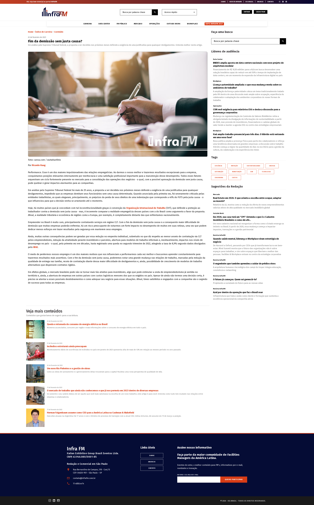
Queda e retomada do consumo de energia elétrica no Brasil (77, 324)
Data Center (104, 24)
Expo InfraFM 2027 (214, 24)
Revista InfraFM (219, 235)
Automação (219, 172)
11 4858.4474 (78, 483)
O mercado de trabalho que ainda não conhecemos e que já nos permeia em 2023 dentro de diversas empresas (102, 390)
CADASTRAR (260, 12)
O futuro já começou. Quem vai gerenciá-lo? (235, 279)
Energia (272, 166)
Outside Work (173, 24)
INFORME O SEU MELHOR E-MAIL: (188, 475)
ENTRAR (247, 12)
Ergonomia (219, 177)
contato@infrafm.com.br (84, 478)
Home (30, 32)
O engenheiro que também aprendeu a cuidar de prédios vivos (244, 263)
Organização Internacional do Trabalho (146, 208)
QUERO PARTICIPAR (234, 479)
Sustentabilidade (253, 166)
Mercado (138, 24)
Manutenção (237, 172)
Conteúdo (58, 32)
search (155, 12)
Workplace (192, 24)
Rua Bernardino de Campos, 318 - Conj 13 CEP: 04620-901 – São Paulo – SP (91, 471)
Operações (154, 24)
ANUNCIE (260, 2)
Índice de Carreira (43, 32)
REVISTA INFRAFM (235, 2)
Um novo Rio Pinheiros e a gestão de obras (68, 368)
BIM (251, 172)
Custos (234, 177)
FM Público (122, 24)
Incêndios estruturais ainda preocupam (67, 346)
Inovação (234, 166)
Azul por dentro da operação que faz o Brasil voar (238, 292)
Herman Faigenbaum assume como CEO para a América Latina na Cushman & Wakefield (90, 412)
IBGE (35, 247)
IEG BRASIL (249, 2)
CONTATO (270, 2)
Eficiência (218, 166)
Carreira (87, 24)
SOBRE (223, 2)
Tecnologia (266, 172)
